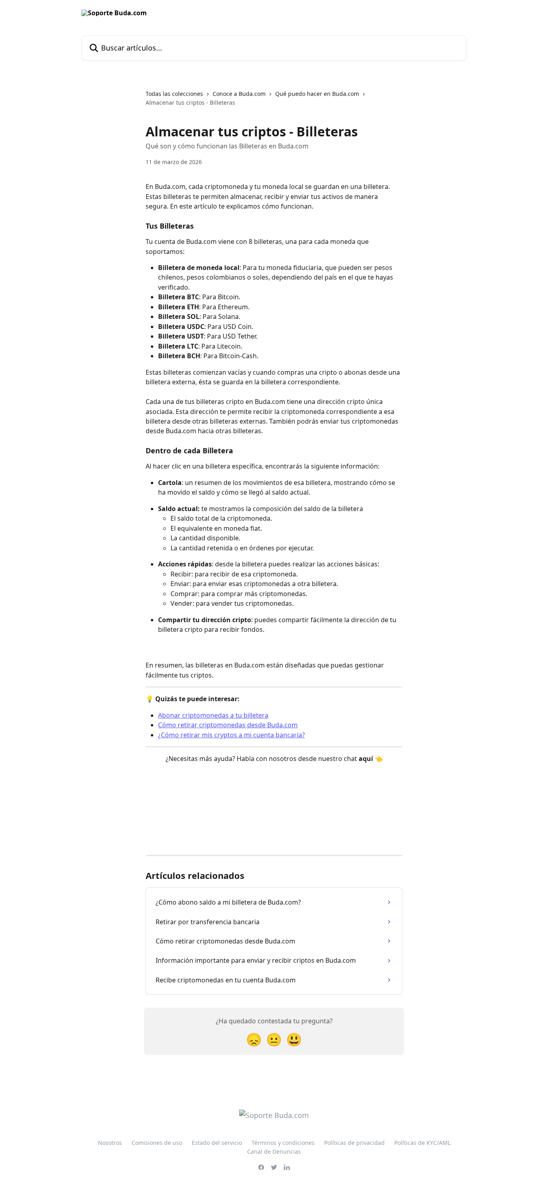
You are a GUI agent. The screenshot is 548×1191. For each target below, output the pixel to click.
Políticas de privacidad (354, 1142)
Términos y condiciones (283, 1142)
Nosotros (110, 1142)
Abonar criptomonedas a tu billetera (213, 715)
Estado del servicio (217, 1142)
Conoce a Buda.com (239, 93)
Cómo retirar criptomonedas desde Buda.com (228, 724)
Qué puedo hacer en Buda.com (317, 93)
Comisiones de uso (157, 1142)
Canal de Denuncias (274, 1151)
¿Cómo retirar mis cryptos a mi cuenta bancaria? (231, 734)
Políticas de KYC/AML (422, 1142)
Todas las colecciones (174, 93)
